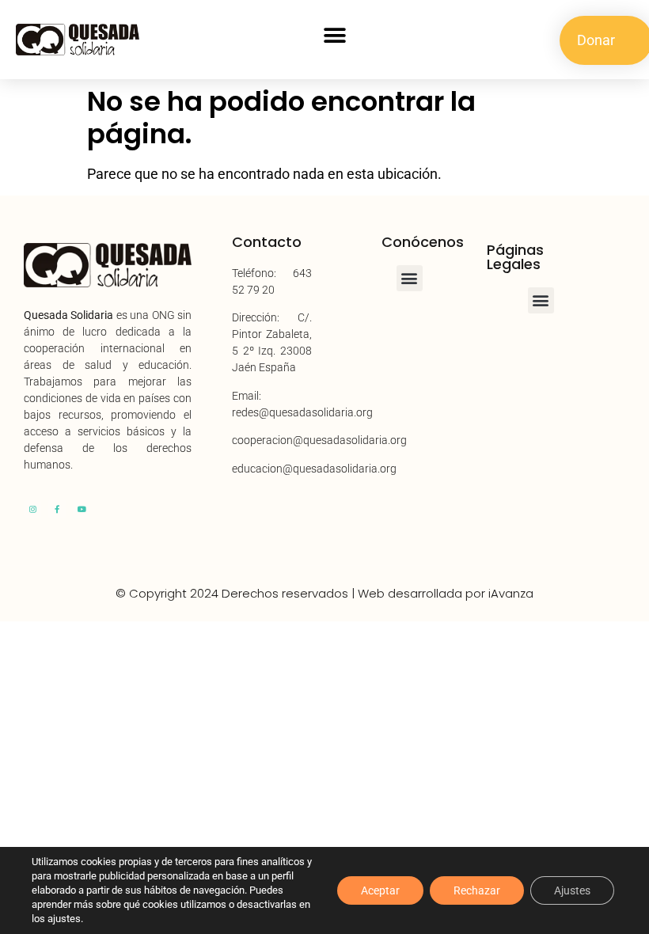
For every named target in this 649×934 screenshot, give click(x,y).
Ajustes (572, 890)
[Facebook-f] (57, 509)
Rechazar (477, 890)
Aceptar (380, 890)
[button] (335, 36)
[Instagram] (32, 509)
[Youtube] (81, 509)
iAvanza (510, 593)
